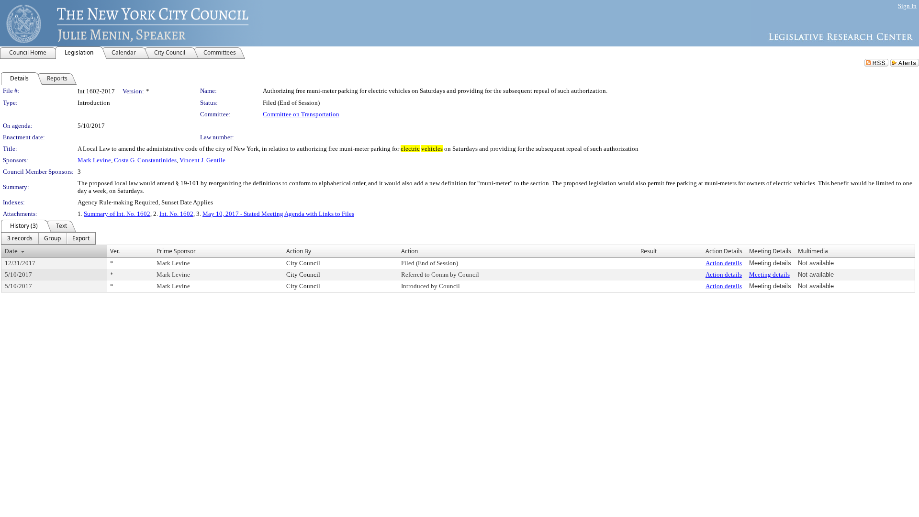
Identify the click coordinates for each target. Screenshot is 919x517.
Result (648, 251)
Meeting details (769, 274)
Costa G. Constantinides (145, 160)
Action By (298, 251)
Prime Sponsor (176, 251)
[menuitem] (19, 238)
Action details (724, 263)
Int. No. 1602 (176, 213)
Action (409, 251)
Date (11, 251)
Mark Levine (94, 160)
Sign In (907, 6)
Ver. (115, 251)
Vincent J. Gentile (202, 160)
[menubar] (48, 238)
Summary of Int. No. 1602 (117, 213)
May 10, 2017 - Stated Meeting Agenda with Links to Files (278, 213)
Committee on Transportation (301, 114)
